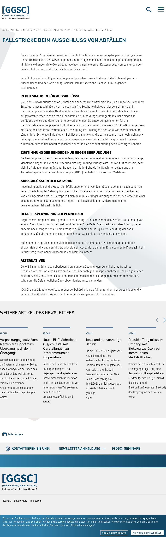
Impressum (36, 500)
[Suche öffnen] (149, 9)
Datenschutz (20, 500)
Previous (157, 320)
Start (4, 30)
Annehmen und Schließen (147, 532)
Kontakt (7, 500)
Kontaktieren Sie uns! (31, 448)
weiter (3, 397)
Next (164, 320)
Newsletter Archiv (31, 30)
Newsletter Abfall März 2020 (56, 30)
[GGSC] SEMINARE (126, 448)
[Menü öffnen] (160, 9)
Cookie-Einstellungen (114, 532)
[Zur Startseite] (16, 13)
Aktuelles (15, 30)
